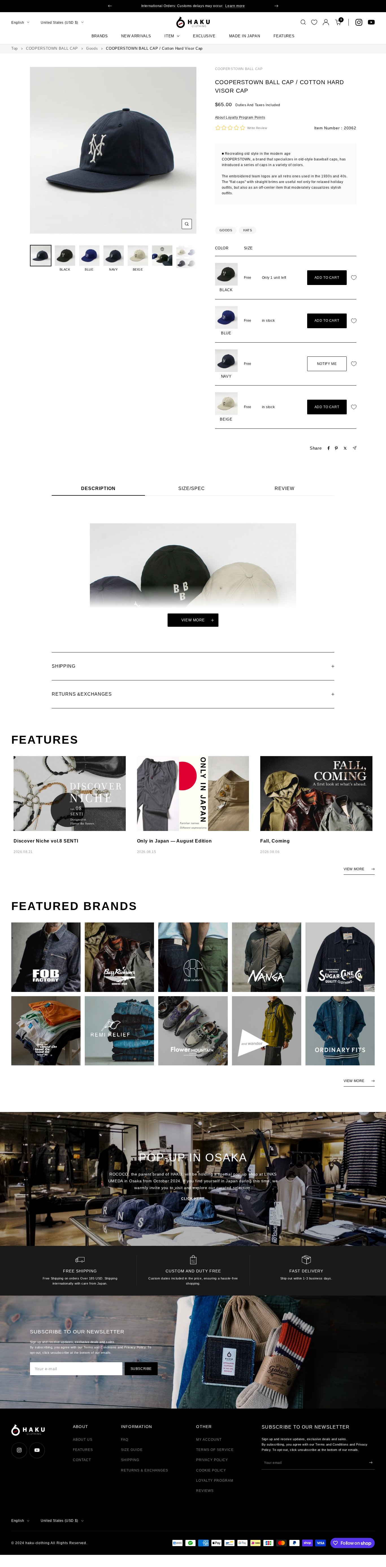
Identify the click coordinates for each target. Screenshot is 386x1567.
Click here (193, 1199)
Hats (247, 230)
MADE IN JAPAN (244, 36)
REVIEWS (205, 1491)
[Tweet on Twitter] (345, 448)
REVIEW (284, 488)
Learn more (235, 6)
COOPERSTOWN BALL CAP (52, 48)
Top (14, 48)
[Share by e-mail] (354, 448)
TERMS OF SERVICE (214, 1450)
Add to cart (327, 278)
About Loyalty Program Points (240, 117)
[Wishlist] (314, 22)
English (17, 22)
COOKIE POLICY (211, 1470)
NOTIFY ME (327, 364)
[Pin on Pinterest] (336, 448)
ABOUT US (82, 1440)
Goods (92, 48)
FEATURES (284, 36)
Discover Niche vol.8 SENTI (46, 841)
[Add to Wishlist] (355, 277)
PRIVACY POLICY (212, 1460)
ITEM (169, 36)
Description (98, 488)
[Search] (303, 22)
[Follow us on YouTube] (371, 22)
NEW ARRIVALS (136, 36)
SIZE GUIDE (132, 1450)
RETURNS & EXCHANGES (144, 1470)
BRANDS (100, 36)
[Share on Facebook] (329, 448)
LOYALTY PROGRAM (214, 1481)
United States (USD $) (59, 22)
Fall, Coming (275, 841)
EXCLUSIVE (204, 36)
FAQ (124, 1440)
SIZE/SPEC (191, 488)
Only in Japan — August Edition (174, 841)
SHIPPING (130, 1460)
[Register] (370, 1462)
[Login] (326, 22)
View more (193, 620)
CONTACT (82, 1460)
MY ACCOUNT (209, 1440)
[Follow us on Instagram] (358, 22)
